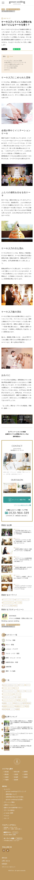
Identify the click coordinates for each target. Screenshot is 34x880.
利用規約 (4, 864)
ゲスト (16, 688)
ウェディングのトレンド (22, 599)
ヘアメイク (18, 694)
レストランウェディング (9, 700)
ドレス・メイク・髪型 (12, 653)
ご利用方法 (19, 838)
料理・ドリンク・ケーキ (13, 9)
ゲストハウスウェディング (10, 691)
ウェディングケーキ (8, 599)
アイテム (21, 685)
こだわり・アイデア (12, 649)
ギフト (28, 685)
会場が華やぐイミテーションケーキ (15, 62)
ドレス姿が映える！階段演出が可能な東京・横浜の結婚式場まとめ (20, 746)
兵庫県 (26, 774)
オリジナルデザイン (8, 602)
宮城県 (16, 777)
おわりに (7, 69)
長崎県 (16, 779)
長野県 (26, 771)
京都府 (7, 777)
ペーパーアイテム (8, 694)
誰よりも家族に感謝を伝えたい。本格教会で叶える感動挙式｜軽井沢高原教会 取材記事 (21, 722)
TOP (3, 9)
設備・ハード (11, 709)
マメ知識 (18, 697)
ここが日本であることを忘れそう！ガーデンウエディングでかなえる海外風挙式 (21, 740)
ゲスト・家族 (10, 644)
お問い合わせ (6, 861)
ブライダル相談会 (9, 810)
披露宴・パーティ (8, 703)
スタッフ (21, 691)
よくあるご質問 (8, 813)
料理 (25, 703)
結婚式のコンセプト (8, 706)
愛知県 (7, 774)
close (11, 56)
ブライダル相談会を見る (21, 505)
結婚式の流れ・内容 (12, 662)
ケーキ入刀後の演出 (10, 68)
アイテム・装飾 (10, 640)
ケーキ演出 (19, 602)
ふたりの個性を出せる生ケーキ (13, 64)
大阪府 (16, 774)
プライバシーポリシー (8, 867)
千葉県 (7, 779)
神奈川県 (16, 771)
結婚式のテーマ (20, 706)
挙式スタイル (18, 703)
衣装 (27, 706)
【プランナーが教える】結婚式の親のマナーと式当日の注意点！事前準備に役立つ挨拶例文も (21, 729)
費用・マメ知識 (10, 671)
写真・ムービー (22, 700)
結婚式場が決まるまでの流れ (15, 797)
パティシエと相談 (8, 605)
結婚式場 (8, 666)
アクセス (6, 815)
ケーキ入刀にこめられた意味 (13, 60)
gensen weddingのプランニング (16, 791)
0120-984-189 (10, 835)
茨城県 (26, 777)
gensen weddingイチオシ (10, 685)
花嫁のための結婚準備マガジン (13, 807)
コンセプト (7, 789)
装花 (4, 709)
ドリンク (28, 691)
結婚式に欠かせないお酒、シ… (25, 420)
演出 (16, 605)
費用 (18, 709)
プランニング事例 (9, 802)
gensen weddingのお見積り (14, 799)
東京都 (7, 771)
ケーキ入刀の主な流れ (11, 66)
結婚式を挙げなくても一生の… (9, 420)
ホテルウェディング (8, 697)
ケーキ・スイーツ (8, 688)
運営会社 (4, 858)
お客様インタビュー (10, 805)
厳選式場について (11, 794)
